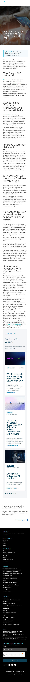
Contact (4, 545)
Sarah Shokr (9, 52)
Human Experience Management (10, 578)
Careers (4, 543)
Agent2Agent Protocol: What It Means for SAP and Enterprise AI (13, 635)
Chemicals (5, 601)
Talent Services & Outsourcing (9, 584)
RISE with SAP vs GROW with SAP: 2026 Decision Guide (14, 640)
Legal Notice (11, 674)
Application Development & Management (12, 570)
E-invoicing (5, 589)
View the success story (13, 445)
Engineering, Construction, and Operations (12, 605)
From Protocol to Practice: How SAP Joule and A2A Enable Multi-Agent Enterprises (13, 632)
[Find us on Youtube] (15, 665)
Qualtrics (5, 557)
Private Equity (6, 622)
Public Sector (5, 614)
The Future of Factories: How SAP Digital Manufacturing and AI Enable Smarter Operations (15, 637)
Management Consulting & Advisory (10, 585)
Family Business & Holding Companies (11, 624)
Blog (4, 629)
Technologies (7, 548)
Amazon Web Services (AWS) (9, 552)
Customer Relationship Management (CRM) (12, 573)
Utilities (4, 619)
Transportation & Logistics (8, 617)
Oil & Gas (5, 610)
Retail (4, 615)
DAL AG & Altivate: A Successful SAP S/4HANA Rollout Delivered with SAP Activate (14, 427)
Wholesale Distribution (8, 621)
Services (5, 566)
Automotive (5, 598)
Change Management (7, 587)
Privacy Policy (18, 674)
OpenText (5, 561)
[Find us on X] (12, 665)
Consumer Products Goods (9, 603)
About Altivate (7, 538)
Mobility (4, 580)
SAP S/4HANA (17, 83)
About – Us (5, 540)
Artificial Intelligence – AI (8, 559)
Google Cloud (6, 554)
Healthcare (5, 607)
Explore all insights (10, 493)
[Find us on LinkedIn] (9, 665)
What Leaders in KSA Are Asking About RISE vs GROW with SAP (15, 377)
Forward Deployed (7, 591)
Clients (4, 542)
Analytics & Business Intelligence (10, 568)
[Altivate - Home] (5, 2)
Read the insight (11, 392)
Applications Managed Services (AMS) (11, 571)
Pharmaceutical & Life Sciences (9, 612)
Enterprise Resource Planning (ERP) (10, 577)
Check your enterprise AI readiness (13, 476)
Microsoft (5, 555)
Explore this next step (13, 488)
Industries (6, 596)
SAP (4, 550)
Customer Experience (7, 575)
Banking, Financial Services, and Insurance (12, 599)
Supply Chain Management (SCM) (10, 582)
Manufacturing (6, 608)
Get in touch (21, 520)
